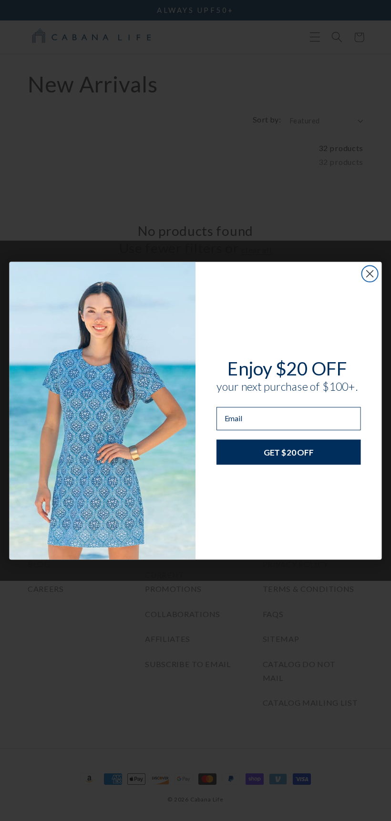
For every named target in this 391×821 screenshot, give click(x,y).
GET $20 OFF (288, 451)
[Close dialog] (370, 273)
